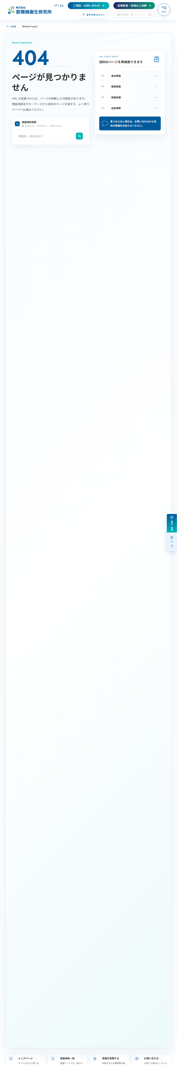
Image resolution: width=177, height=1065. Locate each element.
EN (62, 5)
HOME (13, 26)
